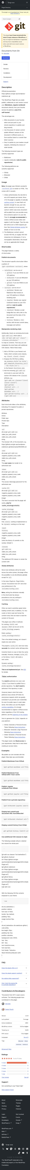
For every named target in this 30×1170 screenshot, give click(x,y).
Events (18, 1117)
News (3, 1103)
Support (5, 81)
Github (26, 1041)
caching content (9, 202)
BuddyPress (6, 1137)
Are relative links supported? (10, 978)
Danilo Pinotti (9, 1009)
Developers (5, 1120)
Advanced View (6, 1049)
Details (5, 64)
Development (7, 77)
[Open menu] (27, 2)
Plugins (18, 1106)
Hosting (4, 1106)
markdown (18, 1044)
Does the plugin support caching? (12, 973)
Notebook (25, 1044)
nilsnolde (6, 53)
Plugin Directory (6, 7)
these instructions (19, 727)
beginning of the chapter (20, 714)
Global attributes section (17, 227)
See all (26, 1077)
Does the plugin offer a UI (10, 968)
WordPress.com (7, 1128)
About (3, 1100)
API (7, 188)
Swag (18, 1123)
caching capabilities (8, 707)
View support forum (8, 1090)
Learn (3, 1114)
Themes (18, 1103)
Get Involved (20, 1114)
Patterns (18, 1109)
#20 (25, 669)
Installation (6, 73)
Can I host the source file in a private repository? (9, 984)
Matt (4, 1131)
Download (6, 58)
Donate (19, 1120)
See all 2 (26, 1037)
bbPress (5, 1134)
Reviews (6, 68)
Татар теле (9, 1145)
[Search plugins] (19, 19)
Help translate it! (15, 13)
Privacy (4, 1109)
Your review (5, 1077)
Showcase (19, 1100)
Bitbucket (20, 1041)
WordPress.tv (7, 1123)
